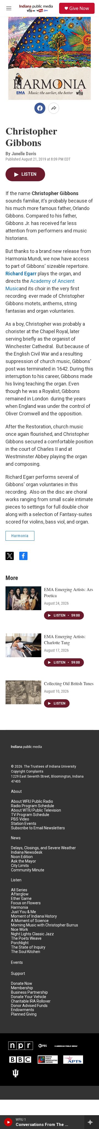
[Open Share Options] (53, 108)
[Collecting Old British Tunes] (23, 692)
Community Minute (27, 870)
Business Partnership (29, 992)
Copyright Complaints (27, 771)
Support (18, 974)
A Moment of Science (30, 921)
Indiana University (62, 766)
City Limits (20, 866)
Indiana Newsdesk (26, 852)
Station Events (23, 824)
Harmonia (20, 536)
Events (17, 962)
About (16, 791)
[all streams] (91, 1122)
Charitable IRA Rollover (31, 1001)
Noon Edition (22, 857)
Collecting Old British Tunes (69, 683)
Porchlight (20, 943)
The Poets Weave (26, 938)
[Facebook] (39, 108)
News (16, 838)
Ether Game (21, 899)
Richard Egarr (21, 273)
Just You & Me (23, 912)
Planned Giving (24, 1014)
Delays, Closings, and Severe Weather (43, 848)
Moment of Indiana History (34, 916)
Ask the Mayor (23, 861)
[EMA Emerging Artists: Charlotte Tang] (23, 645)
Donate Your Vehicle (28, 997)
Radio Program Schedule (32, 806)
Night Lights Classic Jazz (32, 934)
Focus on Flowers (26, 903)
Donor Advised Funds (29, 1006)
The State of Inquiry (28, 947)
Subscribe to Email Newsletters (38, 828)
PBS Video (20, 819)
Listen (16, 880)
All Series (19, 890)
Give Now (79, 8)
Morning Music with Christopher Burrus (44, 925)
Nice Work (19, 930)
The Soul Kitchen (25, 952)
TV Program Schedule (30, 815)
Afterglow (20, 894)
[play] (8, 1122)
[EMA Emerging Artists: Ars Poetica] (23, 598)
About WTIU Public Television (36, 810)
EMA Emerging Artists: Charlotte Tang (65, 639)
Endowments (22, 1010)
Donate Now (21, 984)
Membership (22, 988)
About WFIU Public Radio (32, 801)
